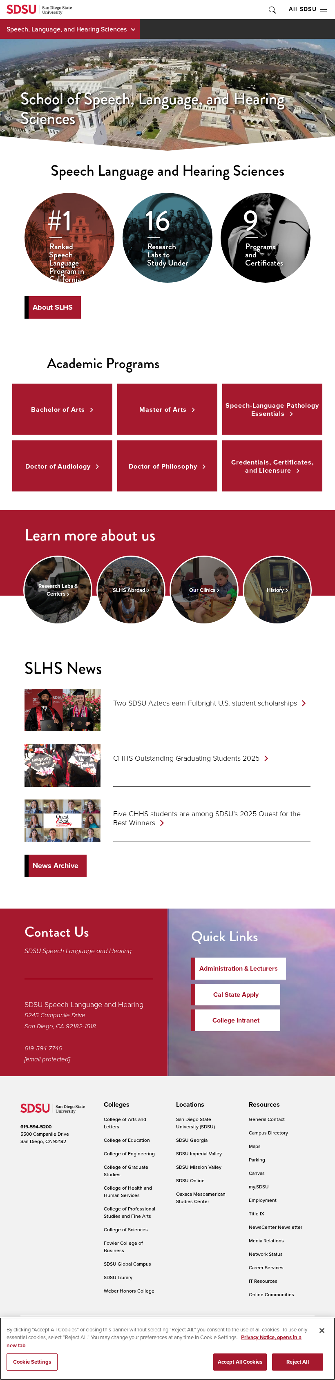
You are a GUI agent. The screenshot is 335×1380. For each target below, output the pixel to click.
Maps (255, 1146)
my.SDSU (259, 1186)
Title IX (256, 1213)
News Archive (55, 865)
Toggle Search (271, 9)
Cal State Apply (236, 994)
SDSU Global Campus (127, 1263)
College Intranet (235, 1020)
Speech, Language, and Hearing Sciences (67, 29)
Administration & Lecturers (238, 968)
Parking (257, 1159)
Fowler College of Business (123, 1246)
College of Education (127, 1140)
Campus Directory (268, 1132)
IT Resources (263, 1280)
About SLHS (53, 307)
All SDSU (303, 9)
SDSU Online (190, 1180)
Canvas (257, 1173)
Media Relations (266, 1240)
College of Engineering (129, 1153)
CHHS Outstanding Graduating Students (186, 758)
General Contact (267, 1119)
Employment (263, 1200)
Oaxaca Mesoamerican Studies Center (201, 1197)
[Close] (322, 1331)
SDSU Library (118, 1277)
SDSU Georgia (192, 1140)
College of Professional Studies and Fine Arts (129, 1212)
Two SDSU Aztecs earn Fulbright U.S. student (205, 703)
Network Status (266, 1253)
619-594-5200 (35, 1126)
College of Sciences (126, 1229)
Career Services (266, 1267)
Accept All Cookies (240, 1362)
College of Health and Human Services (128, 1191)
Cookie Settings (32, 1362)
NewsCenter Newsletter (275, 1227)
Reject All (297, 1362)
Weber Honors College (129, 1290)
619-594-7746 (43, 1048)
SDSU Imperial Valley (199, 1153)
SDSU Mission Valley (198, 1166)
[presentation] (115, 1104)
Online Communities (271, 1294)
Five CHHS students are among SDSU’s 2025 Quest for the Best (207, 817)
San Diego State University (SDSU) (195, 1123)
